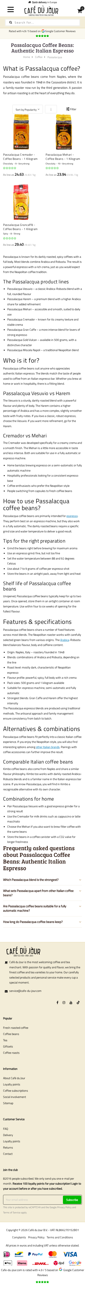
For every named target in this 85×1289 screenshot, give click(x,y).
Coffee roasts (11, 1052)
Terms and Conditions (60, 1237)
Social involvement (14, 1097)
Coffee (38, 57)
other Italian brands (48, 747)
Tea (5, 1040)
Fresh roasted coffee (15, 1027)
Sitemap (8, 1103)
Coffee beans (11, 1034)
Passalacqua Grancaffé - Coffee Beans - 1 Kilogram (20, 227)
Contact (8, 1153)
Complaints (19, 1237)
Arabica (64, 640)
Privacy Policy (64, 1207)
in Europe (44, 2)
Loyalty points (11, 1084)
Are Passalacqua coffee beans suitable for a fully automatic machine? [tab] (34, 908)
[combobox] (42, 22)
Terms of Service (11, 1212)
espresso (72, 516)
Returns (8, 1147)
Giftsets (8, 1046)
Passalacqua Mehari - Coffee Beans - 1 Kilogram (63, 157)
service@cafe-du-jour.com (25, 991)
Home (26, 57)
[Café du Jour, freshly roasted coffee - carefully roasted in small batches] (42, 10)
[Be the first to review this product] (10, 168)
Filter (73, 109)
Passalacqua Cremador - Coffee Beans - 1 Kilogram (20, 157)
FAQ (5, 1128)
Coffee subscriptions (15, 1090)
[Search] (10, 22)
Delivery (8, 1135)
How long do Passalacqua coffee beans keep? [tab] (33, 921)
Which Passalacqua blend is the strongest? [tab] (31, 879)
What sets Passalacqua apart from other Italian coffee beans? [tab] (38, 892)
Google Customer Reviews (61, 31)
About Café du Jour (14, 1078)
